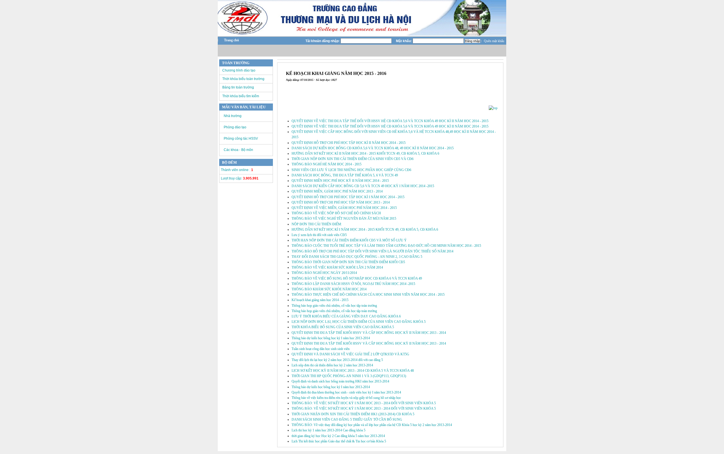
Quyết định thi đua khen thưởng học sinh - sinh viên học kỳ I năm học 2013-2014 (346, 392)
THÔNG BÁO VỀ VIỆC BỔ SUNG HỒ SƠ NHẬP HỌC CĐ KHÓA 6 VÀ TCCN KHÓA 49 (357, 278)
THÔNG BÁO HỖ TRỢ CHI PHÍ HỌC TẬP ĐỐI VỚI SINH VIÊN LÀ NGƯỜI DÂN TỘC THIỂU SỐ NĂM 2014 (372, 251)
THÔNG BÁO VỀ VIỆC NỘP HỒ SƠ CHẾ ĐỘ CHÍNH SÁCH (336, 213)
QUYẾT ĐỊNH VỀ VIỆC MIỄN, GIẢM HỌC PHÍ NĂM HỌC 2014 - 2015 (344, 208)
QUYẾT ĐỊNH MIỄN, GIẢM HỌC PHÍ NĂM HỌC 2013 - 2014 (337, 191)
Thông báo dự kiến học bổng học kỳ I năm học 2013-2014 (331, 338)
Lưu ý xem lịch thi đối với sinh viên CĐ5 (319, 235)
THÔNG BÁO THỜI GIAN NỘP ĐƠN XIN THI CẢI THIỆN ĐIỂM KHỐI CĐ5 (348, 262)
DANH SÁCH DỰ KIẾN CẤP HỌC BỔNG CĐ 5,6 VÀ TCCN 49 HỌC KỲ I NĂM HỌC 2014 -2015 (363, 186)
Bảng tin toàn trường (238, 87)
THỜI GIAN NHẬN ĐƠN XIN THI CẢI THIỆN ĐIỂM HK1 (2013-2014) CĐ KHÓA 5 (353, 414)
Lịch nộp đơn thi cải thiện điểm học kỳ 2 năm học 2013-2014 (332, 365)
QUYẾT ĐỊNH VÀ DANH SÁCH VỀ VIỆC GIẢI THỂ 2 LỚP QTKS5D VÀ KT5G (350, 354)
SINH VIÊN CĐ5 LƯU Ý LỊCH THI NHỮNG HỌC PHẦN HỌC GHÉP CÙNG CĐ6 (351, 170)
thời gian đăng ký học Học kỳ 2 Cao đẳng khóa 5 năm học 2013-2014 (338, 436)
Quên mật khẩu (494, 41)
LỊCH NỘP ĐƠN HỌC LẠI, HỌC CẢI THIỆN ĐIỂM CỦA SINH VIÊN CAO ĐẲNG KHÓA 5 (359, 322)
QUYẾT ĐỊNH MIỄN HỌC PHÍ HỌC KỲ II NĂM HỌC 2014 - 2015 (340, 181)
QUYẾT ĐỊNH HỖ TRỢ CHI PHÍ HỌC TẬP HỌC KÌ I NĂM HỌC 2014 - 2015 (348, 197)
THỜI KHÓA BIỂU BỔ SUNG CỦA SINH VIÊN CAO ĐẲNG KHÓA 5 (343, 327)
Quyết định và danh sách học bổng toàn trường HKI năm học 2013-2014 (340, 381)
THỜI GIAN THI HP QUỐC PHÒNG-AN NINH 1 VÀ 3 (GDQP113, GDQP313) (349, 376)
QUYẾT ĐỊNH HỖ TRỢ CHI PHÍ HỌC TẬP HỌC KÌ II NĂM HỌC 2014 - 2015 (349, 143)
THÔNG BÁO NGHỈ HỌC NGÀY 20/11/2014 (324, 273)
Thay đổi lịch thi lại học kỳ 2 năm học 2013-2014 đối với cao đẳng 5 (337, 360)
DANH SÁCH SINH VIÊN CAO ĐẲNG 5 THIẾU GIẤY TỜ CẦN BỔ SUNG (347, 419)
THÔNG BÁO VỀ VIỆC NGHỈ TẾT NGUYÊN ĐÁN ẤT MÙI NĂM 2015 (344, 218)
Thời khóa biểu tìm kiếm (240, 96)
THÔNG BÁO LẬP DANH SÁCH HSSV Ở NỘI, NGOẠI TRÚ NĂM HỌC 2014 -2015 (353, 284)
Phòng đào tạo (235, 127)
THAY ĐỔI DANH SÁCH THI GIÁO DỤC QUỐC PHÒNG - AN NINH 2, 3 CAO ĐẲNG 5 (357, 257)
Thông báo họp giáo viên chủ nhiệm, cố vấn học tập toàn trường (334, 306)
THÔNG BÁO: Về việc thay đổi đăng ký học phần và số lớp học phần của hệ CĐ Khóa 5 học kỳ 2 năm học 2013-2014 (372, 425)
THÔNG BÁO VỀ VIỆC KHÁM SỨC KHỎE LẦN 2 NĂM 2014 (337, 267)
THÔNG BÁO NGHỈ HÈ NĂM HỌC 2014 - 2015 (326, 164)
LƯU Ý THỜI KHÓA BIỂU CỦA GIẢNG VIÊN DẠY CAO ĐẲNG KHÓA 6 (346, 316)
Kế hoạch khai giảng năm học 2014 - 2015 (320, 300)
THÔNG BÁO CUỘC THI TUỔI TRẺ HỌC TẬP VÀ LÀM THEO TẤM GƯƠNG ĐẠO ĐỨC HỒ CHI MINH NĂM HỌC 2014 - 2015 (386, 246)
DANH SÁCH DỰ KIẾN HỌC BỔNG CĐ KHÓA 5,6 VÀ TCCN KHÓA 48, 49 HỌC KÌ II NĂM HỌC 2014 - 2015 (373, 148)
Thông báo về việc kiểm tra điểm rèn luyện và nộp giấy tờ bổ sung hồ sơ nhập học (346, 398)
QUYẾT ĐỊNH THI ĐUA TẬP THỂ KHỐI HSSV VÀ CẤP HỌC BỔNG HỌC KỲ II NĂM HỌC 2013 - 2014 (369, 333)
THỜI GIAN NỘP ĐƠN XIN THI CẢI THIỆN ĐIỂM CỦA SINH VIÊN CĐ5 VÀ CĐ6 (352, 159)
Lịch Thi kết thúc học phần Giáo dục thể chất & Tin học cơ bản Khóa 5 (339, 441)
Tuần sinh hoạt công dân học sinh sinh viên (321, 349)
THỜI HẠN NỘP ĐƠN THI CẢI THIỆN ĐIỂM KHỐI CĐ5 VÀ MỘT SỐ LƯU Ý (349, 240)
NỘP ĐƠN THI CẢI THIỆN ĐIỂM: (317, 224)
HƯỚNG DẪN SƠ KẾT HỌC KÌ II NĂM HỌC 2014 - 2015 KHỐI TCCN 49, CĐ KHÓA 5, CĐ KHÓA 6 (365, 153)
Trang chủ (231, 40)
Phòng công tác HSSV (241, 138)
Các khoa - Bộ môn (238, 150)
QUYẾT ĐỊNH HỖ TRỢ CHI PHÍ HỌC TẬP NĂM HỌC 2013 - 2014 (341, 202)
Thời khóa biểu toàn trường (243, 79)
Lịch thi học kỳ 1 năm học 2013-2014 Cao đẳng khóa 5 (328, 430)
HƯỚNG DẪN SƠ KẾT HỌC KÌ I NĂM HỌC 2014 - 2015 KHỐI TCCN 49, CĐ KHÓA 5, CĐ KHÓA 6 (365, 230)
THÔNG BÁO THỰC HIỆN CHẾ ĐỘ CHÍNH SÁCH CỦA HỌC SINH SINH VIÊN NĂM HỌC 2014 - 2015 (368, 295)
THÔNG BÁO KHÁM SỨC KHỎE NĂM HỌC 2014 (329, 289)
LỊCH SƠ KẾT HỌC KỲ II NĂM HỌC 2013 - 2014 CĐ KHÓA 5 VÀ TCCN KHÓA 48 (353, 371)
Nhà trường (233, 116)
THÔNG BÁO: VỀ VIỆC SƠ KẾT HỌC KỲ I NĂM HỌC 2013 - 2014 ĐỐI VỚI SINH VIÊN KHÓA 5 (364, 403)
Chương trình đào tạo (238, 70)
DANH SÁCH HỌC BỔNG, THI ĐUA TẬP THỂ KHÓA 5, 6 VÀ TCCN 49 (345, 175)
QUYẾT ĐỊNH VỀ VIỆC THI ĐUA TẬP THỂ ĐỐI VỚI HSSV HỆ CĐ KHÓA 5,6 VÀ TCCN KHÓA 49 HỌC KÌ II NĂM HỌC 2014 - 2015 (390, 121)
